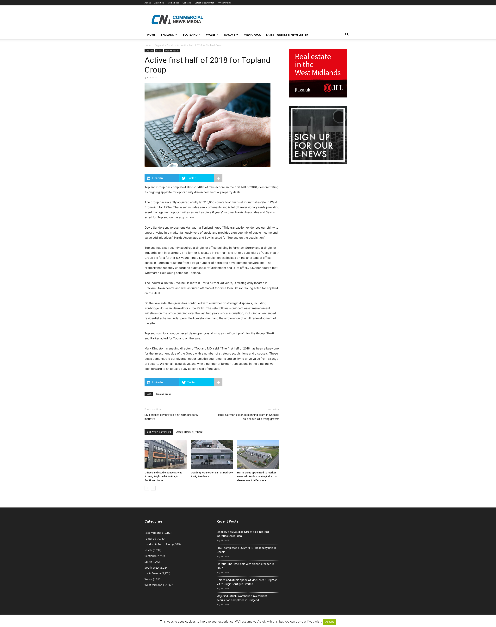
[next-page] (153, 488)
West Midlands (172, 50)
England (159, 45)
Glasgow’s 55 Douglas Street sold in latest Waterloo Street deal (243, 533)
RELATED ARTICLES (159, 432)
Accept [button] (329, 621)
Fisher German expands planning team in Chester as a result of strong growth (248, 417)
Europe (229, 34)
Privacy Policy (224, 2)
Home (151, 34)
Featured (150, 538)
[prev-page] (147, 488)
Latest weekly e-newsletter (287, 34)
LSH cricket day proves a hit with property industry (171, 417)
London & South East (158, 544)
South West (152, 567)
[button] (346, 35)
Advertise (159, 2)
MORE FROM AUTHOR (189, 432)
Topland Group (163, 393)
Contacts (187, 2)
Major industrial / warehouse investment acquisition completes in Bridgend (242, 598)
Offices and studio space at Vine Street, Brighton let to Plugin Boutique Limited (163, 476)
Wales (210, 34)
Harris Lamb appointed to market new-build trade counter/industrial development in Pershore (257, 476)
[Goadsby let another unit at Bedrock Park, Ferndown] (212, 454)
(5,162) (158, 533)
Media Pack (173, 2)
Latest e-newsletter (204, 2)
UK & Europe (153, 573)
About (148, 2)
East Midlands (154, 533)
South (170, 45)
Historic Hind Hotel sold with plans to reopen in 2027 (245, 566)
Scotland (190, 34)
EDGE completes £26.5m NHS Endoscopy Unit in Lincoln (246, 550)
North (148, 550)
